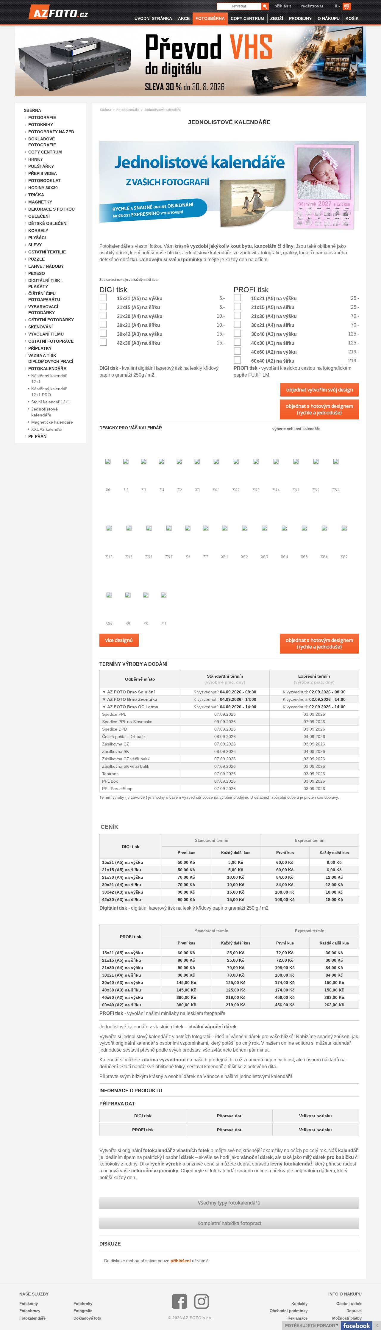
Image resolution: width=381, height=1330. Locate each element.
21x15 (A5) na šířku (138, 307)
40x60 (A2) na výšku (274, 352)
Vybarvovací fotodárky (43, 309)
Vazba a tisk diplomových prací (50, 358)
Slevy (35, 244)
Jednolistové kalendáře (44, 412)
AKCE (184, 18)
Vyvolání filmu (46, 334)
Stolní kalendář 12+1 (50, 402)
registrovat (312, 6)
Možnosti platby (347, 1318)
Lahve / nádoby (46, 266)
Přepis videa (42, 173)
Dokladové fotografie (42, 142)
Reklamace (297, 1318)
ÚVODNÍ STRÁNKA (153, 18)
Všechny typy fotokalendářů (229, 1202)
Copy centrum (45, 152)
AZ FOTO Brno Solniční (130, 692)
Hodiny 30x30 (43, 187)
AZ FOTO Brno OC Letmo (132, 706)
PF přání (38, 436)
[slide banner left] (22, 60)
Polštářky (41, 166)
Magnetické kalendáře (52, 422)
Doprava (354, 1311)
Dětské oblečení (48, 223)
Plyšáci (37, 237)
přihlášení (181, 1261)
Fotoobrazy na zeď (51, 131)
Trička (36, 194)
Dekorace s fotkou (51, 209)
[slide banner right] (358, 60)
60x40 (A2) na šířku (272, 361)
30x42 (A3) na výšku (140, 334)
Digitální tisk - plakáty (45, 283)
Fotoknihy (40, 124)
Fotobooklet (44, 180)
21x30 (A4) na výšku (140, 316)
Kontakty (299, 1303)
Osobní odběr (349, 1303)
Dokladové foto (87, 1318)
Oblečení (39, 216)
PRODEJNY (300, 18)
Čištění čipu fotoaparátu (44, 296)
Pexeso (36, 273)
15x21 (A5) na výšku (140, 298)
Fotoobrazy (29, 1311)
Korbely (38, 230)
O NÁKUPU (329, 18)
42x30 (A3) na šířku (138, 343)
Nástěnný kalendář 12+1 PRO (49, 391)
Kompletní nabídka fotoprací (229, 1223)
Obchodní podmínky (288, 1311)
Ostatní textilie (47, 252)
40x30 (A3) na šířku (272, 343)
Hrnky (35, 159)
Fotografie (42, 117)
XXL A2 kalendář (46, 429)
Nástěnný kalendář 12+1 (49, 378)
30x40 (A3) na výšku (274, 334)
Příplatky (39, 348)
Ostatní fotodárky (51, 319)
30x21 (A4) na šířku (138, 325)
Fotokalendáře (47, 368)
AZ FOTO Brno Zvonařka (131, 699)
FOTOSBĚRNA (210, 18)
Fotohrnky (83, 1303)
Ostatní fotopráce (51, 341)
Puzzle (36, 259)
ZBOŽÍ (276, 18)
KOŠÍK (352, 18)
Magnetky (40, 202)
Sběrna (32, 110)
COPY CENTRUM (247, 18)
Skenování (40, 327)
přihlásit (282, 6)
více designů (119, 640)
